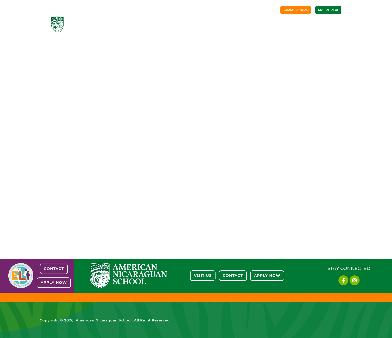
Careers (305, 24)
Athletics (208, 24)
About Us (119, 24)
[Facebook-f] (343, 280)
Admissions (149, 24)
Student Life (239, 24)
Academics (179, 24)
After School (274, 24)
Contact (331, 24)
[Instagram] (355, 280)
